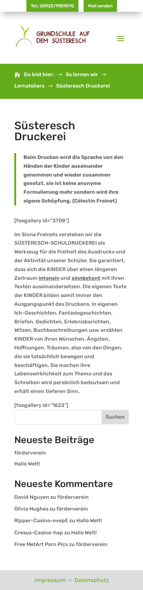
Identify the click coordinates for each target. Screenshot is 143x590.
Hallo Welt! (27, 464)
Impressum (50, 579)
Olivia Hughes (31, 509)
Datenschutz (91, 579)
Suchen (115, 417)
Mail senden (100, 5)
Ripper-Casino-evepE (41, 520)
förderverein (30, 453)
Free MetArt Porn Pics (41, 544)
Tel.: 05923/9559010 (52, 5)
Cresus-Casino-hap (38, 533)
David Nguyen (31, 497)
